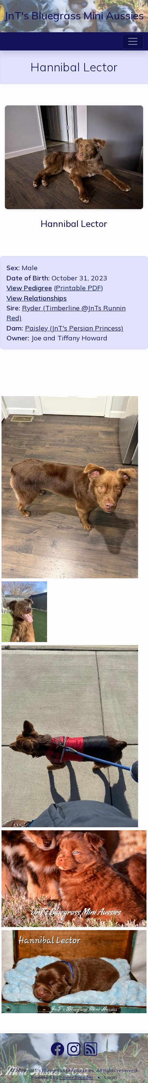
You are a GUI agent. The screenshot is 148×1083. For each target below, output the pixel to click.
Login (110, 1077)
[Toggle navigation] (132, 41)
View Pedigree (29, 287)
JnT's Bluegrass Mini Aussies (74, 15)
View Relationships (36, 298)
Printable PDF (78, 287)
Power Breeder (76, 1077)
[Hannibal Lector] (74, 156)
